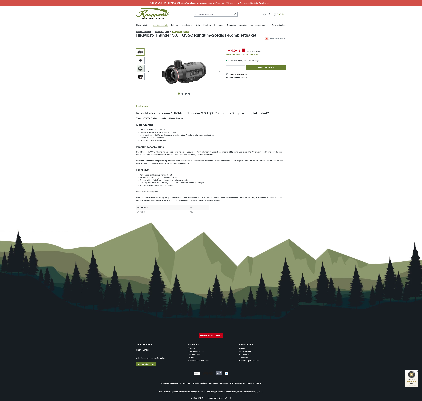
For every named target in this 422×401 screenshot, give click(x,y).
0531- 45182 (142, 350)
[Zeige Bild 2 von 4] (182, 94)
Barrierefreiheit (200, 383)
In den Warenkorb (266, 67)
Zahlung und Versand (169, 383)
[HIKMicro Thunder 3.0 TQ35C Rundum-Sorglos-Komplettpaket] (184, 72)
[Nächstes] (220, 72)
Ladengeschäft (194, 354)
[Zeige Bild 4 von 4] (189, 94)
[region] (211, 3)
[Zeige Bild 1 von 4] (179, 94)
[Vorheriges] (148, 72)
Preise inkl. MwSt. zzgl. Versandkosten (242, 54)
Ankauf (242, 348)
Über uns (192, 348)
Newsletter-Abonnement (211, 335)
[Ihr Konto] (269, 14)
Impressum (213, 383)
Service (250, 383)
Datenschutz (186, 383)
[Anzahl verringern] (228, 67)
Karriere (191, 357)
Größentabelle (245, 351)
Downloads (243, 357)
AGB (232, 383)
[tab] (142, 106)
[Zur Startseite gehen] (152, 13)
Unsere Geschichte (196, 351)
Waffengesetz (244, 354)
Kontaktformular (157, 358)
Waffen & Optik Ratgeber (249, 361)
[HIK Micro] (275, 38)
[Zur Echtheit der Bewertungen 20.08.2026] (411, 386)
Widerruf (224, 383)
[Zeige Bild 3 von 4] (186, 94)
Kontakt (259, 383)
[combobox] (213, 14)
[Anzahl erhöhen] (243, 67)
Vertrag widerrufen (146, 364)
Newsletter (240, 383)
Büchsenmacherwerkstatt (198, 361)
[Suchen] (235, 14)
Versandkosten (204, 392)
